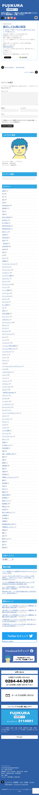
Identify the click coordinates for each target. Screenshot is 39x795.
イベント (4, 287)
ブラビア (4, 389)
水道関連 (4, 515)
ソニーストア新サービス (9, 348)
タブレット (5, 354)
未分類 (4, 509)
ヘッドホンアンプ (7, 404)
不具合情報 (5, 448)
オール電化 (5, 305)
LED (3, 211)
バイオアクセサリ (7, 372)
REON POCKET (6, 226)
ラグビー (4, 422)
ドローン (4, 360)
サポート (4, 325)
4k (2, 194)
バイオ (4, 369)
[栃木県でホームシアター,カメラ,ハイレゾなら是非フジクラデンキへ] (12, 9)
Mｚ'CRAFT (5, 223)
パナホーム (5, 383)
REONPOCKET (6, 229)
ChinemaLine (5, 205)
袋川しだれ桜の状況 (14, 26)
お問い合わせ (8, 784)
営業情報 (4, 465)
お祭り (4, 310)
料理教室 (4, 497)
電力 (3, 544)
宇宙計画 (4, 474)
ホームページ (5, 410)
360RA (4, 191)
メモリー (4, 416)
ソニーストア (5, 343)
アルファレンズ (6, 284)
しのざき (7, 29)
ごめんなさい (5, 319)
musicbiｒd (5, 220)
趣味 (3, 533)
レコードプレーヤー (7, 436)
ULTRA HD (5, 237)
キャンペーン (5, 316)
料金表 (26, 782)
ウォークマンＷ (6, 296)
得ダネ (4, 489)
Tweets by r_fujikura (7, 641)
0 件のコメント (11, 31)
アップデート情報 (7, 275)
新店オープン (5, 500)
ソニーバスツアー (7, 351)
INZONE (4, 208)
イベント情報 (5, 290)
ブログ (21, 782)
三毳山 (4, 442)
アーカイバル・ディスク (9, 264)
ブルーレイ (5, 395)
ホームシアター (6, 407)
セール (4, 337)
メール (23, 108)
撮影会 (4, 492)
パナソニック (5, 381)
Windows (5, 243)
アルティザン (5, 278)
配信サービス (5, 538)
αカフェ (4, 258)
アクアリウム (5, 267)
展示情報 (4, 483)
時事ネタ (4, 506)
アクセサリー (5, 272)
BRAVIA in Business (8, 392)
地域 (3, 468)
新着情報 (4, 503)
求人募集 (4, 518)
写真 (3, 460)
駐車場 (4, 547)
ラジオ (4, 424)
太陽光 (4, 471)
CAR (3, 202)
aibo (3, 199)
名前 (3, 108)
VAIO (3, 240)
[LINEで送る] (23, 57)
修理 (3, 457)
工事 (3, 486)
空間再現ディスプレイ (8, 527)
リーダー (4, 427)
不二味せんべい (6, 445)
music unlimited (6, 217)
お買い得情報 (5, 313)
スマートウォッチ (7, 334)
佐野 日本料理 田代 (8, 454)
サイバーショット (7, 322)
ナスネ (4, 363)
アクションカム (6, 269)
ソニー (4, 340)
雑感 (3, 541)
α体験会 (4, 261)
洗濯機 (4, 521)
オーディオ (5, 302)
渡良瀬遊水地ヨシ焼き (8, 524)
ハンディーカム (6, 386)
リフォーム (5, 433)
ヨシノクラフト (6, 419)
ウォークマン (5, 293)
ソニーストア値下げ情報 (9, 345)
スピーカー (5, 331)
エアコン (4, 299)
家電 (3, 480)
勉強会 (4, 462)
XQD (3, 252)
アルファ (4, 281)
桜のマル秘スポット (7, 512)
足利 (13, 29)
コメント (4, 91)
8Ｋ (3, 196)
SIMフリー (5, 232)
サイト (3, 114)
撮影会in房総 (5, 495)
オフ (3, 307)
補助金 (4, 530)
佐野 (3, 451)
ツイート (4, 357)
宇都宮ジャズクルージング (9, 477)
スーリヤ (4, 328)
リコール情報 (5, 430)
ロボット (4, 439)
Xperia (4, 249)
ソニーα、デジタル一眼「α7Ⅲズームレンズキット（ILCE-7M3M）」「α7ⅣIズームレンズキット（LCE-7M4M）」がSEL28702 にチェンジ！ (18, 577)
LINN (3, 214)
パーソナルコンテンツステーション (12, 366)
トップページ (8, 782)
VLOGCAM (5, 246)
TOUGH (4, 234)
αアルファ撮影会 (31, 72)
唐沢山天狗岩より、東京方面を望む (13, 67)
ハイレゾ (4, 375)
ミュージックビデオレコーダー (10, 413)
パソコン (4, 378)
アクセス (31, 782)
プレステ (4, 398)
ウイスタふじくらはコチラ (20, 784)
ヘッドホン (5, 401)
